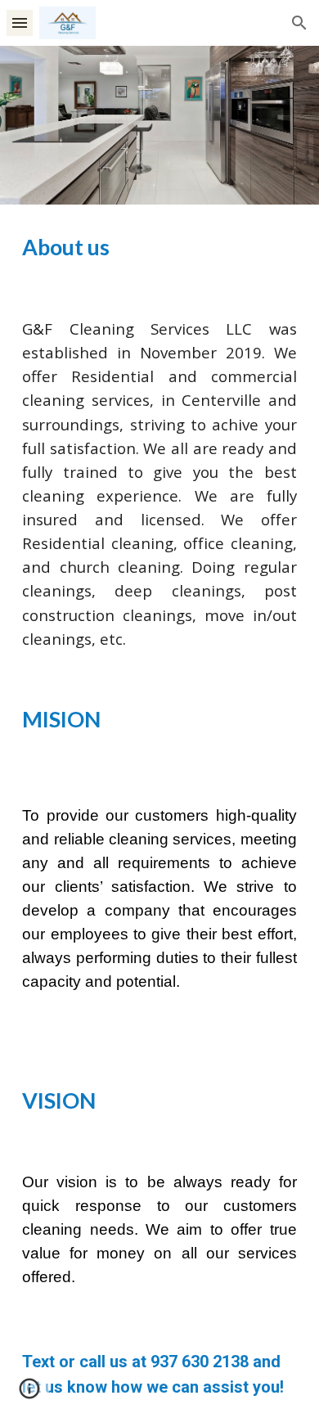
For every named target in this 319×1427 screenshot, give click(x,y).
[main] (159, 247)
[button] (19, 22)
